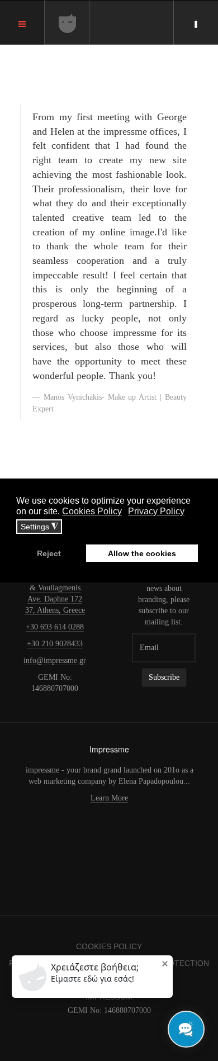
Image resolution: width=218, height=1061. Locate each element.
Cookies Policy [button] (92, 511)
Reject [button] (49, 553)
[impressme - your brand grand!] (68, 23)
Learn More (109, 798)
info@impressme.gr (54, 660)
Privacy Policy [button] (156, 511)
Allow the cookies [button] (142, 553)
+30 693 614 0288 (55, 627)
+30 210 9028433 (55, 644)
